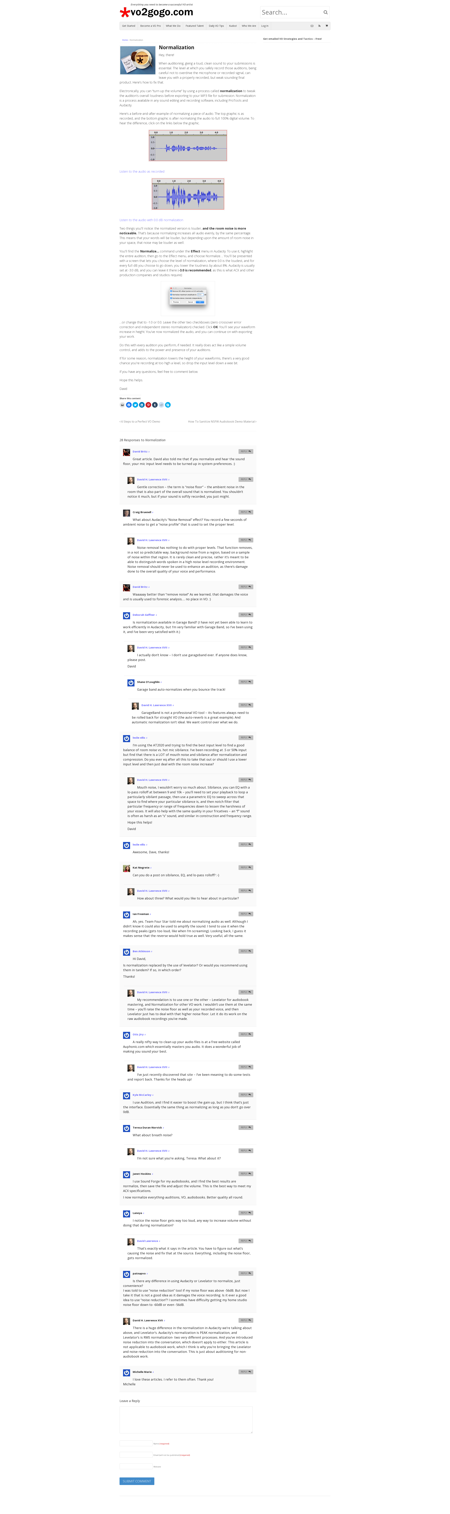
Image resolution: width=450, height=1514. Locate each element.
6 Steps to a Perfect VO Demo (140, 421)
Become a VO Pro (150, 25)
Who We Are (249, 25)
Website (157, 1466)
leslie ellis (139, 737)
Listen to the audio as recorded (142, 171)
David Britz (140, 451)
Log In (264, 25)
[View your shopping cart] (326, 25)
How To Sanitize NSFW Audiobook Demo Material (221, 421)
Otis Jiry (138, 1034)
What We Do (173, 25)
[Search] (326, 12)
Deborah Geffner (144, 614)
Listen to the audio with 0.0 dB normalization (151, 220)
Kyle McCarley (142, 1095)
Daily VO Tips (216, 25)
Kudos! (233, 25)
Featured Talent (195, 25)
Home (125, 40)
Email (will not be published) (171, 1455)
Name (161, 1443)
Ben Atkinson (141, 951)
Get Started (128, 25)
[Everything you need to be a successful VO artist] (159, 15)
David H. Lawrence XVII (152, 479)
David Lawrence (147, 1241)
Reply (244, 451)
